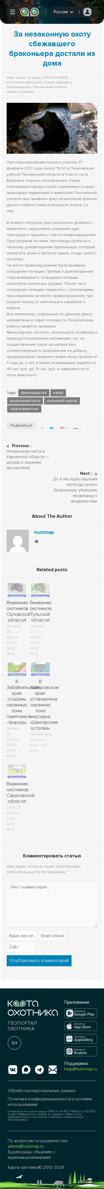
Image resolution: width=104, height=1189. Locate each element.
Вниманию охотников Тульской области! (41, 611)
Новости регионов (26, 82)
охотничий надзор (62, 401)
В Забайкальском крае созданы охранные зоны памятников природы (23, 702)
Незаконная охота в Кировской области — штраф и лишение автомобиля (28, 456)
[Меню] (12, 11)
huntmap (44, 532)
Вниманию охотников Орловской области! (19, 611)
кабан (58, 393)
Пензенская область (50, 87)
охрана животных (24, 409)
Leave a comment (20, 92)
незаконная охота (25, 401)
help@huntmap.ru (80, 1069)
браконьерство (34, 393)
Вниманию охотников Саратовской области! (20, 792)
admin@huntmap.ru (26, 1146)
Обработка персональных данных (41, 1090)
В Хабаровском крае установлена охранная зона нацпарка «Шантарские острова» (44, 705)
